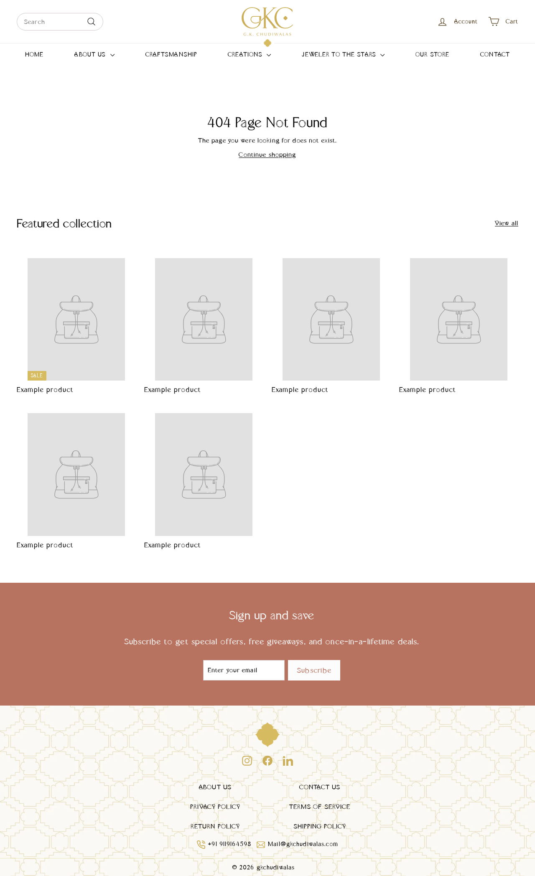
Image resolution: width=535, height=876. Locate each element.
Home (34, 54)
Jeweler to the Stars (340, 54)
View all (506, 222)
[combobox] (60, 21)
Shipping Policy (319, 826)
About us (91, 54)
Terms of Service (320, 806)
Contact (495, 54)
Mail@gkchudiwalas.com (303, 843)
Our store (432, 54)
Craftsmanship (171, 54)
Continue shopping (267, 154)
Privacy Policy (215, 806)
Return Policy (215, 826)
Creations (246, 54)
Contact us (319, 786)
